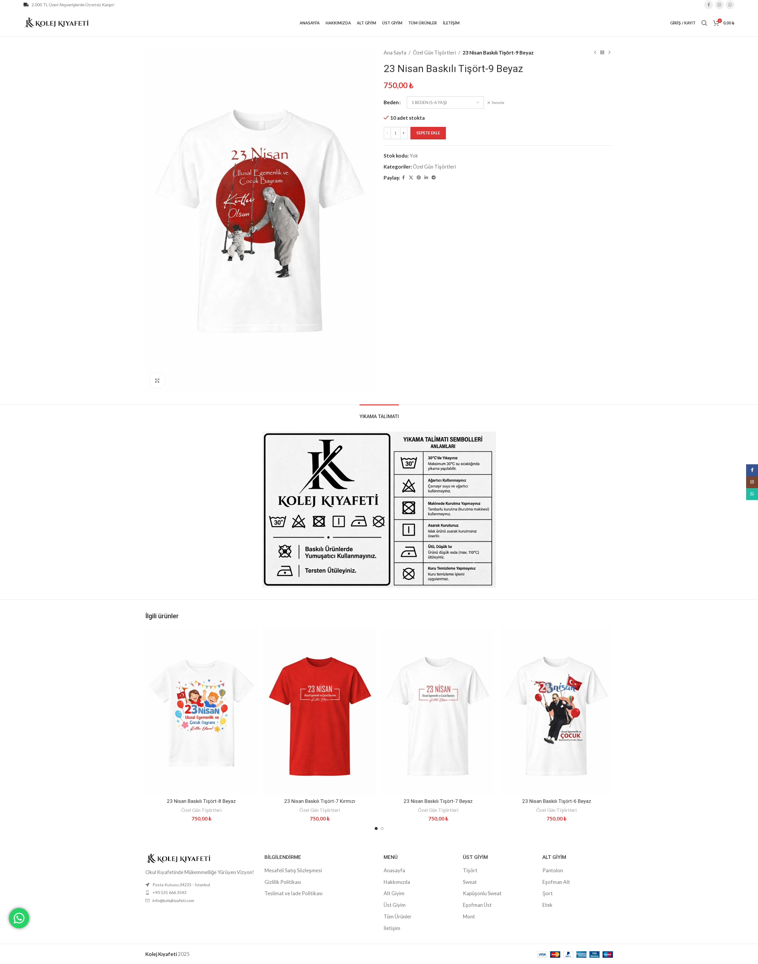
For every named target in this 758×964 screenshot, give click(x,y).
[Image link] (178, 857)
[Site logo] (56, 22)
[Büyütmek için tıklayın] (157, 380)
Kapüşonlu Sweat (482, 893)
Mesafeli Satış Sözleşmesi (293, 870)
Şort (547, 893)
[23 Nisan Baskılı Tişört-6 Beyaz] (556, 711)
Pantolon (552, 870)
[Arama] (704, 23)
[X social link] (411, 178)
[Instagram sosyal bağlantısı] (719, 4)
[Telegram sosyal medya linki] (434, 178)
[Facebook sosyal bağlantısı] (708, 4)
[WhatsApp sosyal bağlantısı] (730, 4)
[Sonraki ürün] (609, 52)
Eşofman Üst (477, 905)
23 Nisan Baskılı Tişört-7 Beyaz (438, 801)
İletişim (392, 928)
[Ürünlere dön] (602, 52)
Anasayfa (394, 870)
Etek (547, 905)
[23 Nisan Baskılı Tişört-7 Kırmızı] (320, 711)
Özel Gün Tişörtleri (434, 52)
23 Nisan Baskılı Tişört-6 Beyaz (556, 801)
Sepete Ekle (428, 132)
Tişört (470, 870)
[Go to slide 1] (376, 828)
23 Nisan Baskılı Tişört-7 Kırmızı (319, 801)
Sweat (470, 882)
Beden (391, 102)
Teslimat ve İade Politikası (293, 893)
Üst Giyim (395, 905)
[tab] (379, 413)
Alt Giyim (394, 893)
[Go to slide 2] (382, 828)
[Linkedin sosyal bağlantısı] (426, 178)
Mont (469, 916)
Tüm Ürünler (398, 916)
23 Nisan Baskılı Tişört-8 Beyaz (201, 801)
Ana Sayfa (395, 52)
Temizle (497, 102)
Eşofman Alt (556, 882)
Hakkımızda (397, 882)
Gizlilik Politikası (282, 882)
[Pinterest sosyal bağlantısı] (419, 178)
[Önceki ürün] (595, 52)
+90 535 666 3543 (169, 892)
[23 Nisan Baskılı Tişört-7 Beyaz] (438, 711)
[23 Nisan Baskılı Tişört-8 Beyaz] (201, 711)
